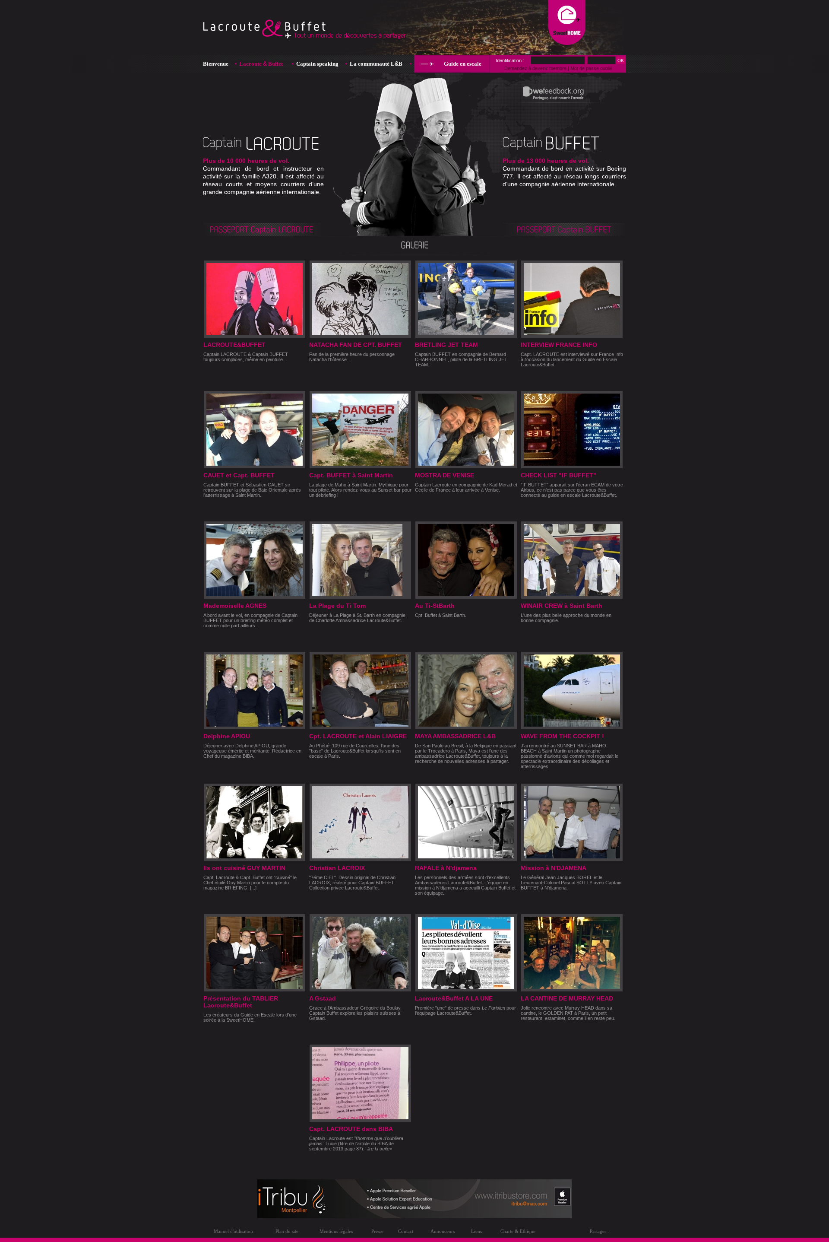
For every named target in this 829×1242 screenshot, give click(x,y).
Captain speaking (317, 63)
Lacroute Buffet (261, 63)
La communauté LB (376, 63)
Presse (377, 1231)
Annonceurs (442, 1231)
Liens (476, 1231)
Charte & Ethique (517, 1231)
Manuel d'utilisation (233, 1231)
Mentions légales (336, 1231)
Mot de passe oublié (591, 68)
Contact (405, 1231)
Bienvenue (215, 63)
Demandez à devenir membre (535, 68)
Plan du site (286, 1231)
